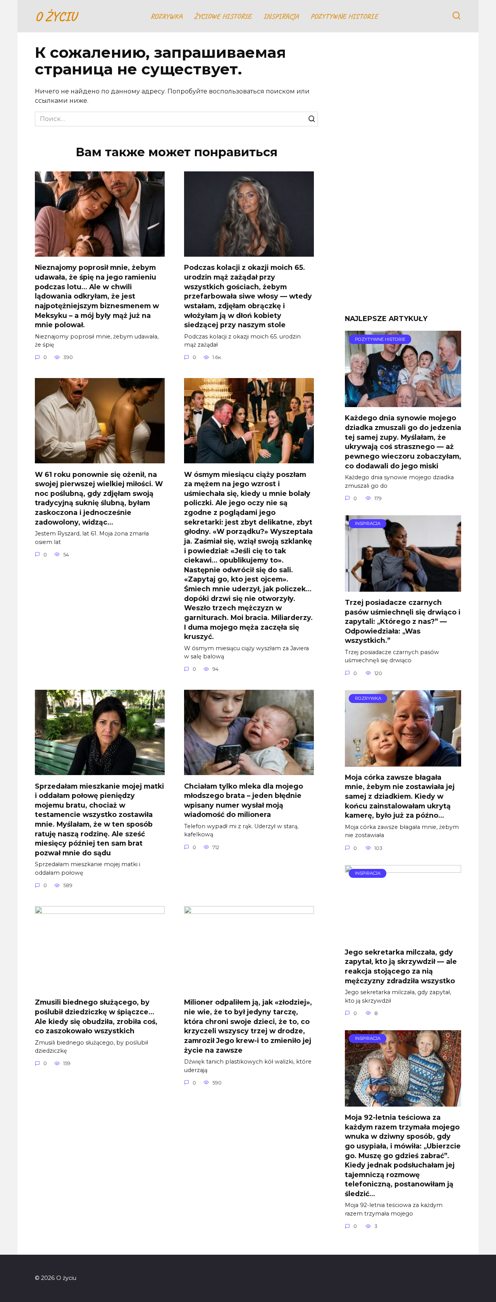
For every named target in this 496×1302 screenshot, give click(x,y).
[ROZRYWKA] (403, 761)
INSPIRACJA (281, 16)
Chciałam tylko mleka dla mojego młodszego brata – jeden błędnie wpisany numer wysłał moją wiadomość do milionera (243, 800)
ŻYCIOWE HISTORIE (222, 16)
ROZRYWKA (166, 16)
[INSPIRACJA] (403, 587)
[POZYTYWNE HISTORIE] (403, 402)
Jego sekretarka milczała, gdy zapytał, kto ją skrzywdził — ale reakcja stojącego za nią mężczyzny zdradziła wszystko (401, 966)
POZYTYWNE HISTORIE (344, 16)
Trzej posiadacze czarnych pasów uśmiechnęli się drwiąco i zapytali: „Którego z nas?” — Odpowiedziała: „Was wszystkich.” (402, 621)
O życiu (55, 16)
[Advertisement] (403, 179)
